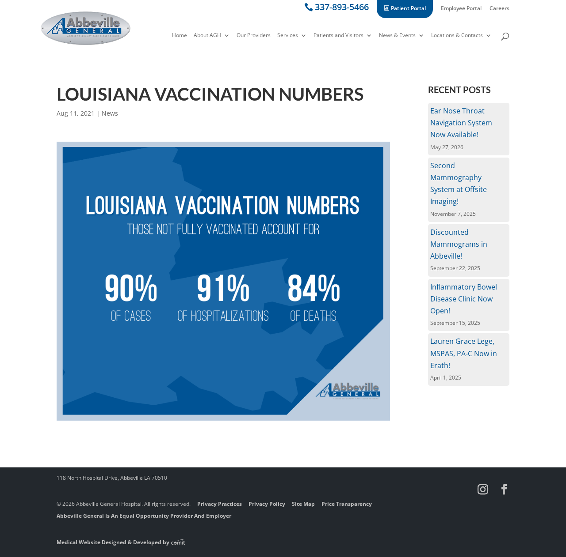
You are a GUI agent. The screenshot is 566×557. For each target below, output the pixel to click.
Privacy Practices (219, 504)
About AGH (207, 36)
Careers (499, 9)
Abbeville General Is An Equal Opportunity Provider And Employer (144, 515)
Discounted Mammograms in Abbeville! (458, 244)
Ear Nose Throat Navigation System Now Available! (461, 122)
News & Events (397, 36)
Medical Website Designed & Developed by (114, 542)
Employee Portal (461, 9)
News (110, 113)
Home (179, 36)
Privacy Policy (267, 504)
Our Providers (254, 36)
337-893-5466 (342, 8)
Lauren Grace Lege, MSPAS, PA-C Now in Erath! (463, 353)
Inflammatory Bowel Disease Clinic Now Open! (463, 299)
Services (287, 36)
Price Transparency (346, 504)
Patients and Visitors (338, 36)
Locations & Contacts (457, 36)
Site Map (303, 504)
